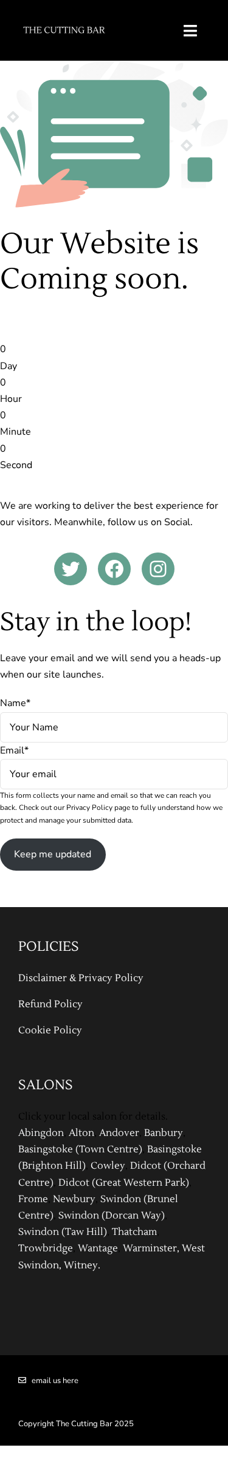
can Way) (144, 1215)
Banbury (163, 1133)
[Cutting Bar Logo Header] (64, 23)
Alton (81, 1133)
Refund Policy (50, 1004)
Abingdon (41, 1133)
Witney (81, 1265)
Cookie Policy (50, 1030)
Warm (136, 1248)
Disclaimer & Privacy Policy (80, 978)
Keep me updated (52, 854)
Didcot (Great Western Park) (123, 1183)
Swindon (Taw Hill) (62, 1232)
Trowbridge (45, 1248)
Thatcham (134, 1232)
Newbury (74, 1199)
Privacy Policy (89, 807)
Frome (33, 1199)
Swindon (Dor (90, 1215)
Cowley (108, 1166)
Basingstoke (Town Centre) (80, 1149)
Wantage (98, 1248)
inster (163, 1248)
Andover (119, 1133)
